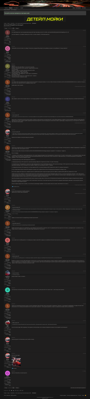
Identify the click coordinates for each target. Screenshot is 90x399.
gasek (7, 376)
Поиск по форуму (14, 9)
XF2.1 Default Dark (8, 395)
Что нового (16, 7)
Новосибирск (9, 91)
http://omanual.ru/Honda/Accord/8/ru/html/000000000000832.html (63, 81)
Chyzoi (7, 102)
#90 (85, 205)
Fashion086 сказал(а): (15, 223)
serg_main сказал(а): (15, 131)
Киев (10, 41)
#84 (85, 80)
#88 (85, 145)
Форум (10, 7)
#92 (85, 238)
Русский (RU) (14, 395)
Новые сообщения (7, 9)
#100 (85, 371)
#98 (85, 337)
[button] (19, 8)
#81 (85, 30)
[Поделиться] (83, 30)
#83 (85, 64)
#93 (85, 254)
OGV (7, 326)
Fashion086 (7, 210)
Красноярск (9, 382)
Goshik (6, 26)
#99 (85, 353)
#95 (85, 287)
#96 (85, 303)
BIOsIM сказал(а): (15, 256)
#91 (85, 221)
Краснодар (9, 249)
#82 (85, 46)
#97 (85, 320)
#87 (85, 129)
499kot (7, 293)
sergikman (7, 276)
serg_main (8, 85)
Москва (9, 140)
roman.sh (7, 69)
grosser (7, 51)
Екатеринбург (8, 298)
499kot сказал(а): (15, 322)
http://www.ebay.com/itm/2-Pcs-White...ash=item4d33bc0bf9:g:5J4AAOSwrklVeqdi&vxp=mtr (50, 32)
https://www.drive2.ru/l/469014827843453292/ (75, 98)
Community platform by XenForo (45, 397)
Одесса (9, 331)
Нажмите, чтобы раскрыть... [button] (48, 215)
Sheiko (7, 35)
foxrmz (7, 135)
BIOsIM (7, 243)
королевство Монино (9, 58)
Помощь (79, 395)
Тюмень (9, 216)
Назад (6, 28)
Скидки (21, 7)
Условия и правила (63, 395)
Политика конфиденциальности (72, 395)
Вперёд (17, 28)
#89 (85, 189)
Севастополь (9, 75)
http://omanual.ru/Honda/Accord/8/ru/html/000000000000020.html (31, 150)
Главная (6, 7)
